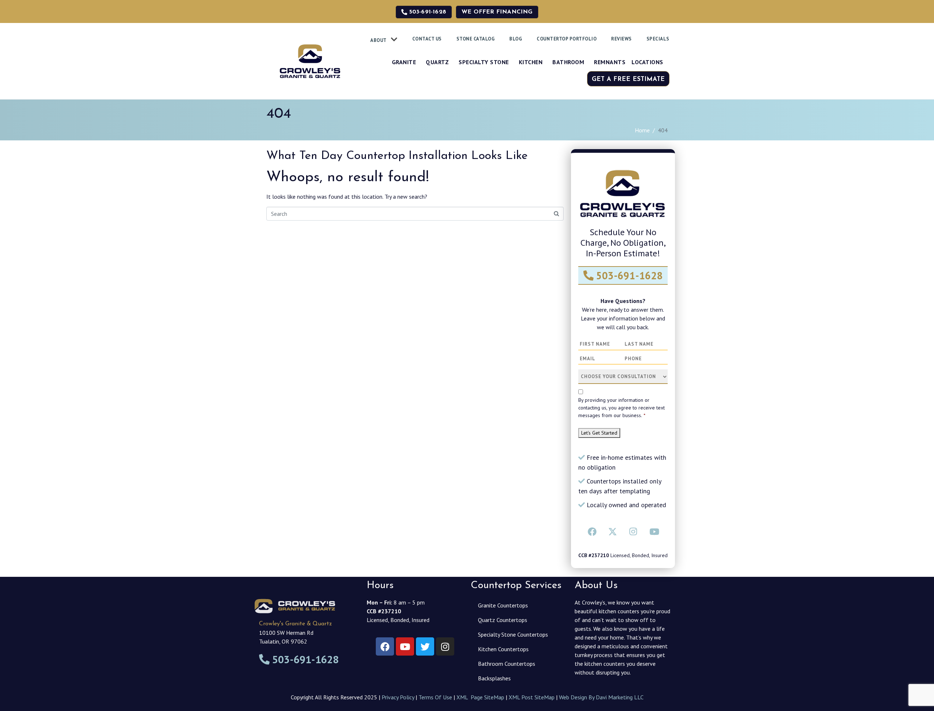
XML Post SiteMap (532, 697)
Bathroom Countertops (506, 663)
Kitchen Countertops (503, 649)
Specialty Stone (484, 62)
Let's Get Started (599, 433)
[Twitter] (612, 531)
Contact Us (427, 39)
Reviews (621, 39)
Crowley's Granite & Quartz (295, 624)
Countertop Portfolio (567, 39)
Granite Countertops (503, 605)
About (378, 40)
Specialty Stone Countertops (513, 634)
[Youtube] (654, 531)
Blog (515, 39)
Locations (647, 62)
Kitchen (531, 62)
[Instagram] (633, 531)
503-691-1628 (628, 275)
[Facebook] (592, 531)
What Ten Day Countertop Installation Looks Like (397, 156)
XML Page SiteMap (480, 697)
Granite (404, 62)
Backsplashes (494, 678)
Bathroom (568, 62)
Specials (658, 39)
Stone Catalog (475, 39)
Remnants (609, 62)
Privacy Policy (398, 697)
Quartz (437, 62)
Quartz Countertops (502, 619)
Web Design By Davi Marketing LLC (601, 697)
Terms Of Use (435, 697)
